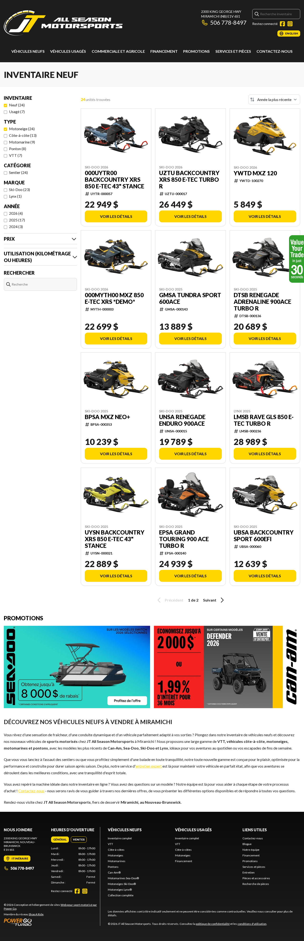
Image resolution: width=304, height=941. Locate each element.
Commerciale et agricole (118, 51)
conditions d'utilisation (252, 924)
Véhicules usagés (68, 51)
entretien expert (149, 766)
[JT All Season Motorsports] (63, 23)
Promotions (196, 51)
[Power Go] (52, 922)
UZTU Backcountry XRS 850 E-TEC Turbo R (189, 180)
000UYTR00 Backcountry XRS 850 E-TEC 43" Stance (114, 180)
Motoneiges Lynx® (120, 889)
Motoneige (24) (22, 128)
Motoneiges (115, 855)
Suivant (209, 600)
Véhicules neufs (28, 51)
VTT (110, 844)
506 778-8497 (228, 22)
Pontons (113, 867)
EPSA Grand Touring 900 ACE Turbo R (184, 539)
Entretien (248, 872)
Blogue (247, 844)
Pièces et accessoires (256, 878)
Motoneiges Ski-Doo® (122, 884)
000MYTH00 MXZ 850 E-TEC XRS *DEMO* (114, 298)
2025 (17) (17, 220)
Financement (164, 51)
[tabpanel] (73, 865)
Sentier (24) (18, 172)
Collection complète (120, 895)
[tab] (60, 839)
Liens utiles (254, 829)
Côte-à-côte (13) (23, 135)
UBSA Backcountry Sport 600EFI (264, 535)
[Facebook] (282, 24)
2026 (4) (16, 213)
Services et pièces (233, 51)
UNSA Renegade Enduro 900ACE (182, 420)
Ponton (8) (17, 148)
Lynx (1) (15, 196)
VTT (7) (15, 155)
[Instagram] (290, 24)
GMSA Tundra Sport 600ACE (190, 298)
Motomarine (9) (22, 142)
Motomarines (116, 861)
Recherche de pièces (255, 884)
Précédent (174, 600)
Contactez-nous (274, 51)
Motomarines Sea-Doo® (123, 878)
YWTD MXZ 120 (255, 173)
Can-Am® (114, 872)
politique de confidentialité (213, 924)
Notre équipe (250, 849)
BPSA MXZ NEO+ (107, 417)
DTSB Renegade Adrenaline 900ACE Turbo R (262, 302)
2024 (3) (16, 226)
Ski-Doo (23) (19, 189)
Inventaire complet (120, 838)
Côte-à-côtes (116, 849)
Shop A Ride (36, 914)
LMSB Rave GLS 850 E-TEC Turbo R (264, 420)
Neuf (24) (17, 105)
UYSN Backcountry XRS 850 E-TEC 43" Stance (114, 539)
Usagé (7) (17, 111)
